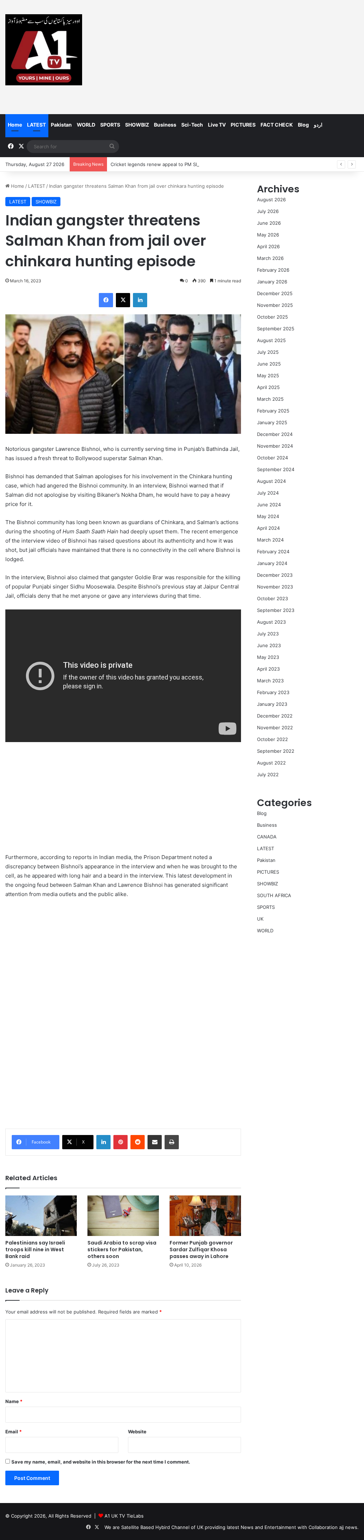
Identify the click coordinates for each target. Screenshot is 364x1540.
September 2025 (275, 328)
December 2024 (275, 434)
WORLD (86, 125)
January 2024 (272, 563)
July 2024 (268, 493)
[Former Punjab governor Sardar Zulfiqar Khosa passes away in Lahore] (205, 1215)
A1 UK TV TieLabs (124, 1516)
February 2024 (273, 551)
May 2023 (268, 657)
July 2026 (268, 211)
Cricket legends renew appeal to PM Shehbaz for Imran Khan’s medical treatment (200, 164)
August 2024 (271, 481)
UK (260, 919)
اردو (318, 125)
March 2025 (270, 399)
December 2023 (275, 575)
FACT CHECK (277, 125)
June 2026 (269, 223)
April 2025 (268, 387)
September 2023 (275, 610)
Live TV (217, 125)
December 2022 (275, 716)
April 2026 (268, 246)
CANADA (267, 837)
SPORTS (110, 125)
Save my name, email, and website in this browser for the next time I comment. (100, 1462)
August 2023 (271, 622)
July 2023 (268, 633)
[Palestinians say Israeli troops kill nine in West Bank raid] (41, 1215)
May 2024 (268, 516)
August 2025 (271, 340)
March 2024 (270, 540)
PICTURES (243, 125)
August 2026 (271, 199)
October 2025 (272, 317)
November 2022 (275, 727)
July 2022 (268, 774)
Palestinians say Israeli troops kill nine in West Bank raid (35, 1249)
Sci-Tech (192, 125)
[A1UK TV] (43, 49)
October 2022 (272, 739)
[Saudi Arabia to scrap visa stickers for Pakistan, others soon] (123, 1215)
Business (165, 125)
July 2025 (268, 352)
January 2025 (272, 422)
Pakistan (61, 125)
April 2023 (268, 669)
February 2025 (273, 411)
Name (13, 1401)
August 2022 (271, 763)
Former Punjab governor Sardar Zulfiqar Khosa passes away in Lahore (201, 1249)
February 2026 (273, 270)
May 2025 (268, 375)
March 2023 (270, 680)
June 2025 (269, 364)
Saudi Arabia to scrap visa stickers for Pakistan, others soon (121, 1249)
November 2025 (275, 305)
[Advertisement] (243, 57)
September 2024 (275, 469)
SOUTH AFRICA (274, 895)
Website (137, 1431)
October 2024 (272, 457)
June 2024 (269, 504)
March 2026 (270, 258)
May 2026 (268, 235)
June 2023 (269, 645)
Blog (303, 125)
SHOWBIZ (137, 125)
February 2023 (273, 692)
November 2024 (275, 446)
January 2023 (272, 704)
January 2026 (272, 281)
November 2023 (275, 587)
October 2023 (272, 598)
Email (13, 1431)
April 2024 (268, 528)
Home (15, 125)
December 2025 (275, 293)
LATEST (36, 125)
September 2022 (275, 751)
